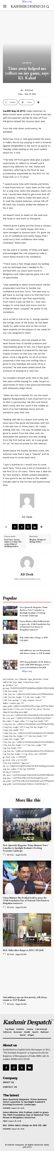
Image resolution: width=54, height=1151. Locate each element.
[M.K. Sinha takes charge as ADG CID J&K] (10, 639)
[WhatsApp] (28, 527)
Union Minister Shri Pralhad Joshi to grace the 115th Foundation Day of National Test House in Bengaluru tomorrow (35, 625)
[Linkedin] (35, 527)
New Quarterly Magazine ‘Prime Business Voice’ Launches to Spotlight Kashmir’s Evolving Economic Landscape (34, 611)
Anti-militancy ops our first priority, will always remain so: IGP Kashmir (35, 651)
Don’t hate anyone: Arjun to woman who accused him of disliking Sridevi (13, 543)
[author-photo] (5, 854)
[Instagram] (14, 1067)
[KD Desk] (27, 563)
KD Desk (29, 90)
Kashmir (7, 1108)
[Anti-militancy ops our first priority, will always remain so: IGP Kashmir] (10, 652)
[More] (38, 102)
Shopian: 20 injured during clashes (37, 541)
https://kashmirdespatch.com (27, 579)
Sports (27, 63)
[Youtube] (29, 1067)
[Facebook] (15, 527)
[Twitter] (21, 527)
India (5, 1121)
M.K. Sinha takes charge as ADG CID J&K (23, 950)
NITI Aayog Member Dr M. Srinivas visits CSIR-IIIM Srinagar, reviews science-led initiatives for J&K (35, 665)
